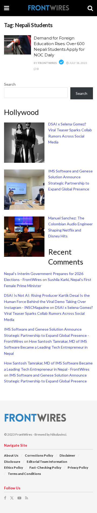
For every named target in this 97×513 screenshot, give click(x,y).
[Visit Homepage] (48, 8)
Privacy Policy (78, 467)
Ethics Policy (13, 467)
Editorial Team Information (47, 462)
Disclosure (12, 462)
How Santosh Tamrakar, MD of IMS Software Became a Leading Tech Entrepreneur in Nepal (46, 347)
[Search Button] (90, 8)
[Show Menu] (6, 8)
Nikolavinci (58, 434)
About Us (11, 455)
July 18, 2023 (78, 62)
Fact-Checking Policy (45, 467)
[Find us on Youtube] (19, 498)
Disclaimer (67, 455)
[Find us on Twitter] (12, 498)
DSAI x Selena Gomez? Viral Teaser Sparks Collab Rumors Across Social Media (48, 313)
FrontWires (47, 62)
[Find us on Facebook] (5, 498)
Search (10, 84)
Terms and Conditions (24, 474)
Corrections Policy (39, 455)
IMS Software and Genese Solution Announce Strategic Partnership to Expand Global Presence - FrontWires (46, 335)
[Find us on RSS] (26, 498)
